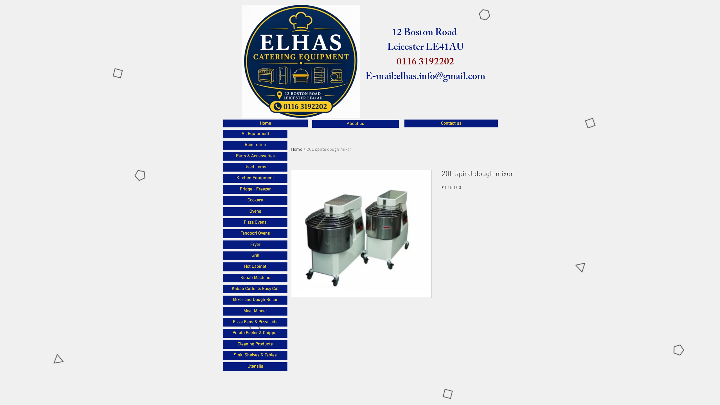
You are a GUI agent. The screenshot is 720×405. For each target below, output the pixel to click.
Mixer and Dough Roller (255, 300)
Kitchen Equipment (255, 178)
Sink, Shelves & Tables (255, 355)
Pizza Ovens (255, 222)
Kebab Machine (255, 278)
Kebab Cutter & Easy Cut (255, 289)
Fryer (255, 245)
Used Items (255, 167)
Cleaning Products (255, 344)
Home (296, 149)
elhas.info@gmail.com (440, 77)
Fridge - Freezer (255, 189)
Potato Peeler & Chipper (255, 333)
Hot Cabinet (255, 266)
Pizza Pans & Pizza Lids (255, 322)
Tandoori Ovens (255, 233)
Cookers (255, 200)
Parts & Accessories (255, 156)
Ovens (255, 211)
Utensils (255, 366)
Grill (255, 255)
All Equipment (255, 134)
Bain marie (255, 145)
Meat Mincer (255, 311)
